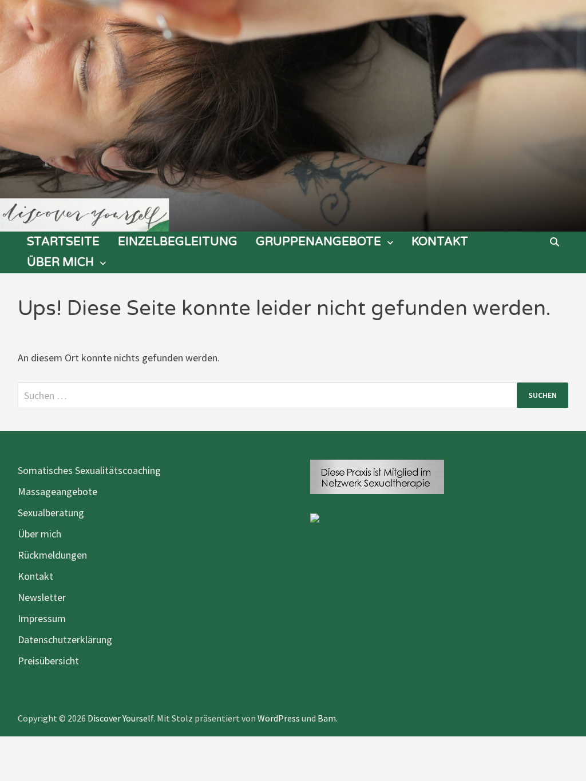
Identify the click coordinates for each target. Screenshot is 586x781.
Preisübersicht (48, 660)
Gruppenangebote (318, 242)
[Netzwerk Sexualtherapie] (377, 475)
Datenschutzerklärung (65, 639)
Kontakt (439, 242)
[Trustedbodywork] (314, 517)
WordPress (279, 718)
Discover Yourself (120, 718)
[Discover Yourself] (293, 114)
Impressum (42, 618)
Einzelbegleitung (177, 242)
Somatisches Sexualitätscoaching (89, 470)
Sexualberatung (51, 512)
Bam (327, 718)
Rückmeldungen (52, 554)
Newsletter (42, 597)
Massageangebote (57, 491)
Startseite (63, 242)
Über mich (60, 262)
